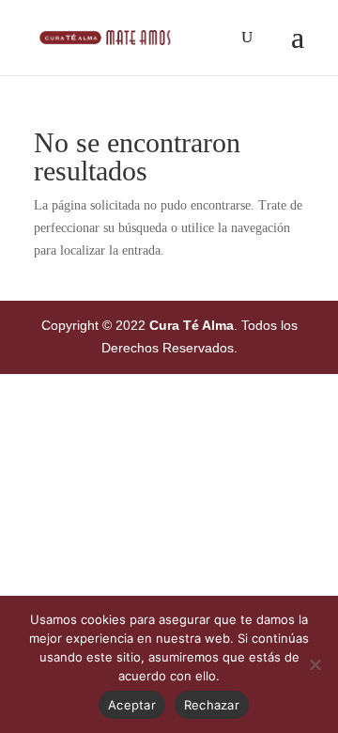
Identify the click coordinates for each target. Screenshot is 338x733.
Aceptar (132, 704)
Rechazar (211, 704)
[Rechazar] (314, 664)
